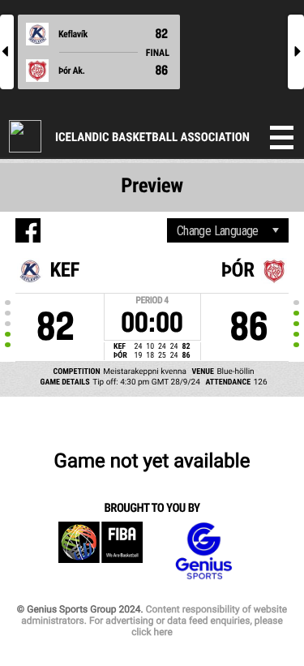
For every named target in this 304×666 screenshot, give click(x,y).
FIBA (100, 551)
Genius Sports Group (203, 551)
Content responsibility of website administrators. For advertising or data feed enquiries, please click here (154, 621)
